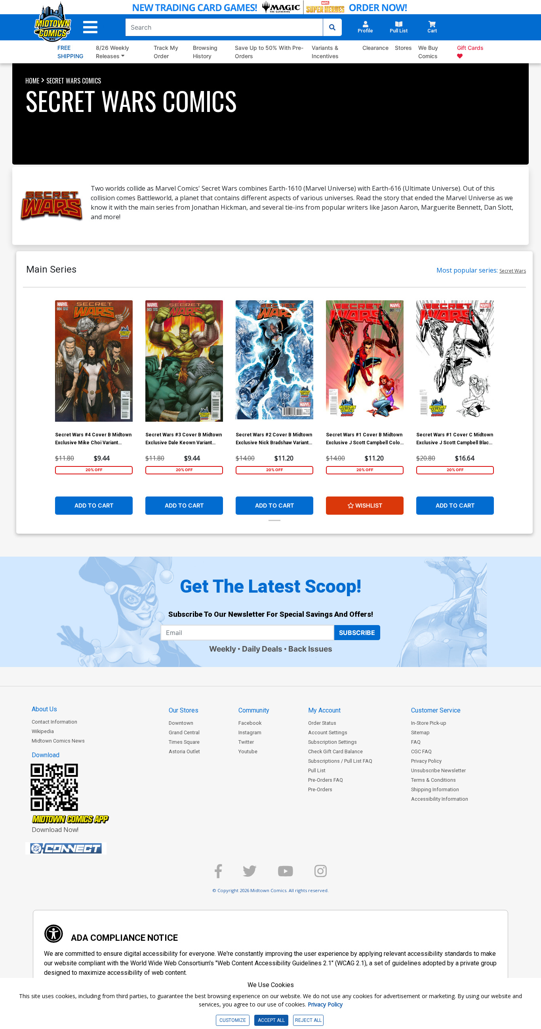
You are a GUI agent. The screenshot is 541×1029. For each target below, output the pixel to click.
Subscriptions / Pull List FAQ (340, 761)
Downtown (181, 723)
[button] (90, 27)
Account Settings (327, 732)
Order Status (322, 723)
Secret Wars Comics (73, 80)
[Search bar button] (332, 27)
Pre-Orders (320, 789)
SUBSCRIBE (357, 633)
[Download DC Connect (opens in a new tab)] (81, 848)
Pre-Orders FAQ (325, 780)
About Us (44, 709)
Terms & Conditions (433, 780)
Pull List (317, 770)
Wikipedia (43, 731)
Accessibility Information (439, 799)
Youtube (247, 751)
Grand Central (184, 732)
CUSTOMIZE (232, 1020)
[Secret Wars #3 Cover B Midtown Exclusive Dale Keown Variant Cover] (184, 363)
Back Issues (310, 649)
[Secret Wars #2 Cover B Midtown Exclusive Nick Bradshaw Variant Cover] (274, 363)
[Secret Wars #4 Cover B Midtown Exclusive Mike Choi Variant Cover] (94, 363)
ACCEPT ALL (271, 1020)
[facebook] (218, 874)
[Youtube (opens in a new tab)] (285, 874)
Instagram (249, 732)
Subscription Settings (332, 742)
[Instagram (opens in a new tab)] (320, 874)
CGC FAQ (421, 751)
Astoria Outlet (184, 751)
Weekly (222, 649)
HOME (32, 80)
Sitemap (420, 732)
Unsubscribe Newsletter (438, 770)
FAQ (416, 742)
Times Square (184, 742)
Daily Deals (262, 649)
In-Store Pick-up (428, 723)
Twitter (246, 742)
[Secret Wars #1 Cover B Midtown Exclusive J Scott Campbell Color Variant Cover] (365, 363)
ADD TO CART (94, 505)
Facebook (249, 723)
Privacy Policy (426, 761)
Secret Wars (512, 270)
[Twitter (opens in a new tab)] (249, 874)
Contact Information (54, 722)
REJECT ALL (308, 1020)
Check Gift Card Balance (335, 751)
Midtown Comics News (58, 741)
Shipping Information (435, 789)
